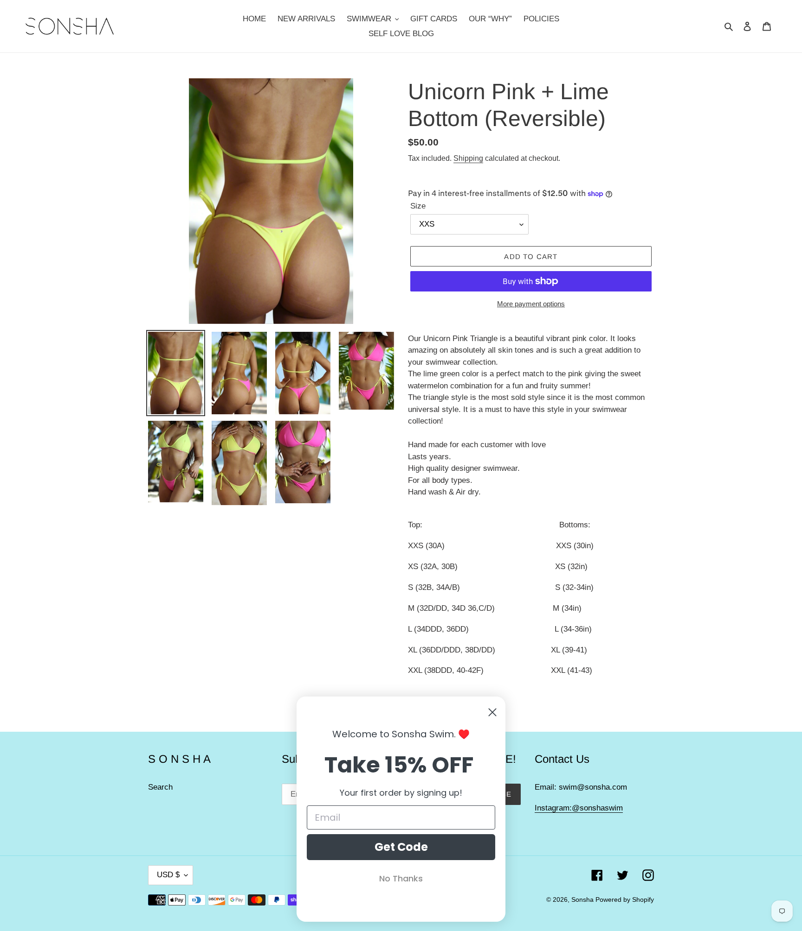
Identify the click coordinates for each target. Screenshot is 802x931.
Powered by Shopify (624, 899)
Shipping (468, 158)
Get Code (401, 847)
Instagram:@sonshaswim (579, 808)
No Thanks (401, 878)
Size (418, 206)
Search (160, 787)
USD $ (168, 874)
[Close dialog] (492, 712)
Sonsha (583, 899)
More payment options (531, 304)
